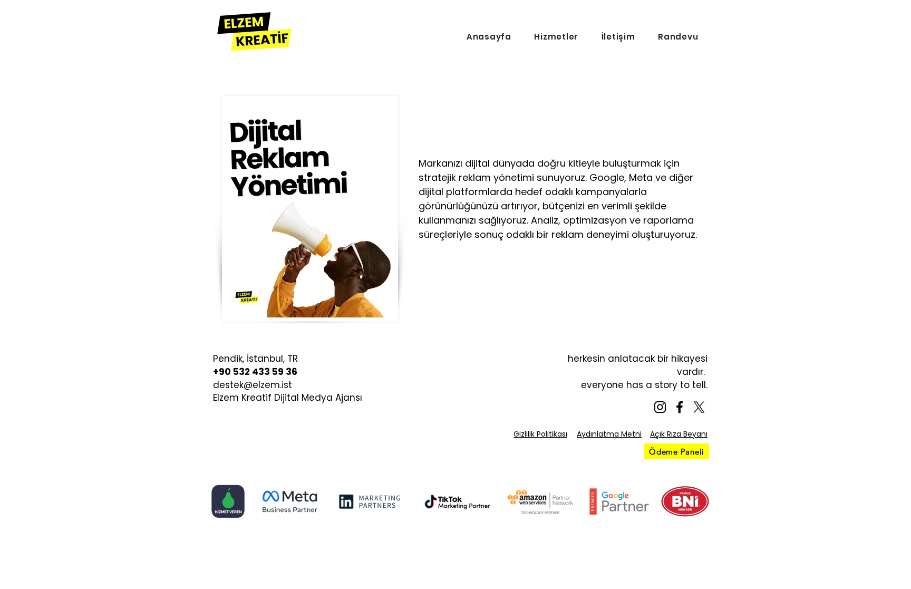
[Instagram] (660, 407)
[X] (699, 407)
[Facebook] (679, 407)
